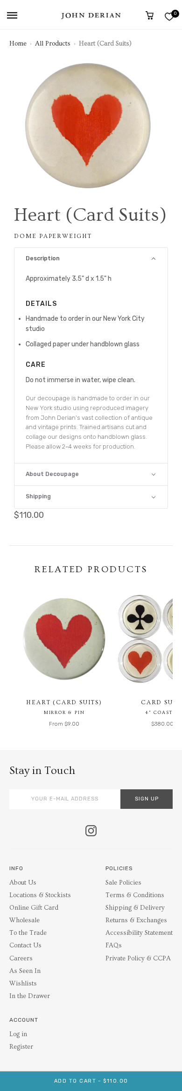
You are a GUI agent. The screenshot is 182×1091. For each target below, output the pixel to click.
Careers (21, 958)
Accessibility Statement (139, 933)
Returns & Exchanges (136, 920)
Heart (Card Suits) (64, 702)
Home (18, 43)
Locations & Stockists (40, 895)
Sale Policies (123, 882)
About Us (22, 882)
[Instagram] (91, 831)
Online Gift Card (33, 908)
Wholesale (24, 920)
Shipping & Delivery (135, 908)
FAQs (113, 945)
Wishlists (23, 983)
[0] (169, 16)
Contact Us (25, 945)
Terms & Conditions (134, 895)
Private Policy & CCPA (138, 958)
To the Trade (28, 933)
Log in (18, 1034)
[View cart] (150, 15)
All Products (52, 43)
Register (21, 1047)
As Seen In (25, 971)
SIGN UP (147, 799)
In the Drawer (29, 996)
